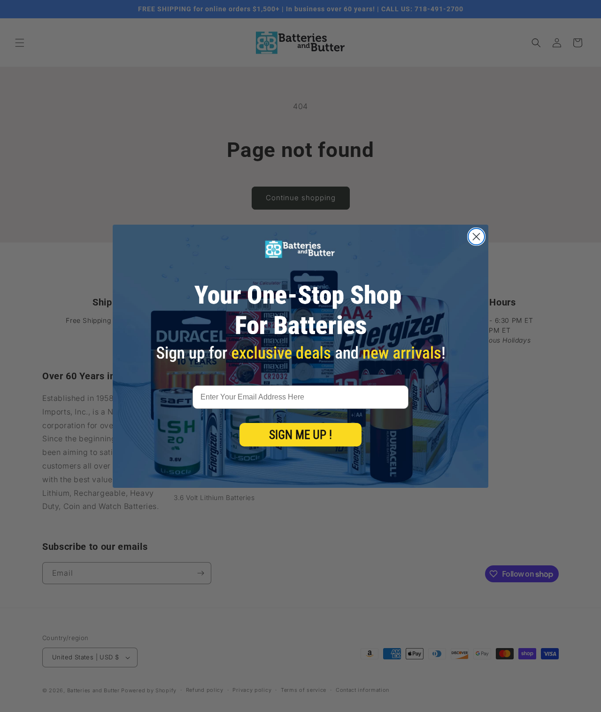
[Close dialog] (476, 236)
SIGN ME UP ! (300, 435)
